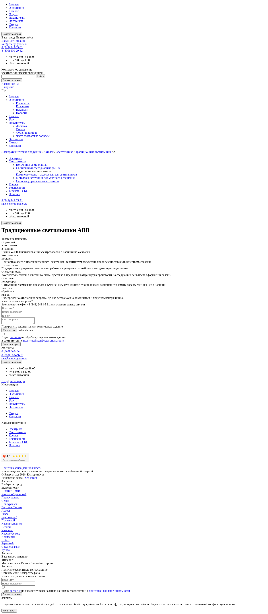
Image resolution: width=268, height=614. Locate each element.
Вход (4, 40)
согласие (15, 337)
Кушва (5, 549)
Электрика (15, 158)
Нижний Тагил (10, 490)
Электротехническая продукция (21, 151)
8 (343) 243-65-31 (12, 47)
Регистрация (17, 40)
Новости (21, 112)
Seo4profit (31, 477)
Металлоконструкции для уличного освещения (45, 177)
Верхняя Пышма (11, 507)
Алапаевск (8, 536)
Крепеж (13, 184)
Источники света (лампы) (32, 164)
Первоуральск (10, 497)
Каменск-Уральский (13, 494)
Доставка (22, 126)
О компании (16, 7)
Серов (5, 500)
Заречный (7, 543)
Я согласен (9, 610)
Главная (14, 4)
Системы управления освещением (37, 181)
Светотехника (65, 151)
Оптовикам (16, 20)
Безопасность (17, 187)
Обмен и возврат (26, 132)
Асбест (5, 510)
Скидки (13, 24)
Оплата (20, 129)
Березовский (9, 517)
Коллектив (22, 106)
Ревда (5, 513)
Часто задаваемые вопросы (33, 135)
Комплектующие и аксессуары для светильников (46, 174)
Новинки (14, 194)
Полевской (8, 520)
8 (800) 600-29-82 (12, 50)
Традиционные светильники (93, 151)
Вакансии (22, 109)
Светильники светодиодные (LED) (38, 167)
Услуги (13, 14)
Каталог (14, 11)
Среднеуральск (10, 546)
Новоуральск (9, 504)
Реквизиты (23, 103)
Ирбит (5, 540)
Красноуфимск (10, 533)
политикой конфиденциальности (43, 340)
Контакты (15, 27)
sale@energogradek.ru (14, 203)
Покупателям (17, 17)
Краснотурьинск (11, 523)
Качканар (7, 530)
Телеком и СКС (18, 190)
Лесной (6, 527)
